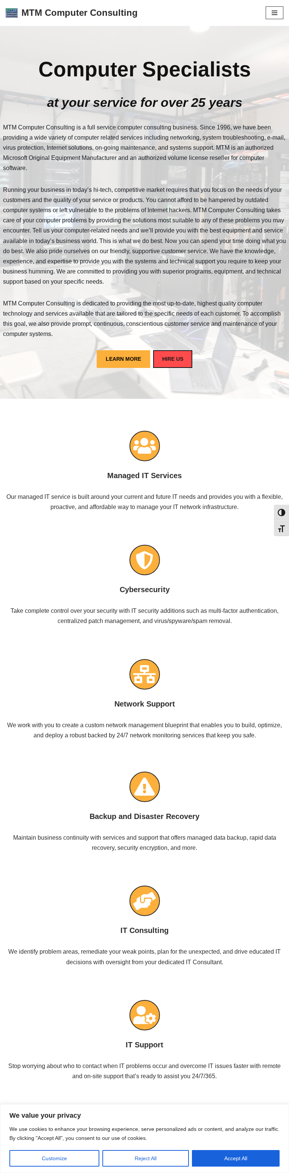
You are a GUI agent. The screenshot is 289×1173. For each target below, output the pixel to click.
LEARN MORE (123, 359)
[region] (144, 1138)
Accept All (235, 1158)
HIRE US (172, 359)
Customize (54, 1158)
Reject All (146, 1158)
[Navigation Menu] (274, 12)
